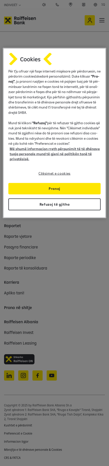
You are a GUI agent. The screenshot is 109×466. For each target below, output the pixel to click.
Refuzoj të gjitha (55, 204)
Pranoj (54, 188)
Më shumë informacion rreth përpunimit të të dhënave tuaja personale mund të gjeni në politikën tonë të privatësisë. (55, 153)
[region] (54, 133)
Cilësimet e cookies (54, 173)
